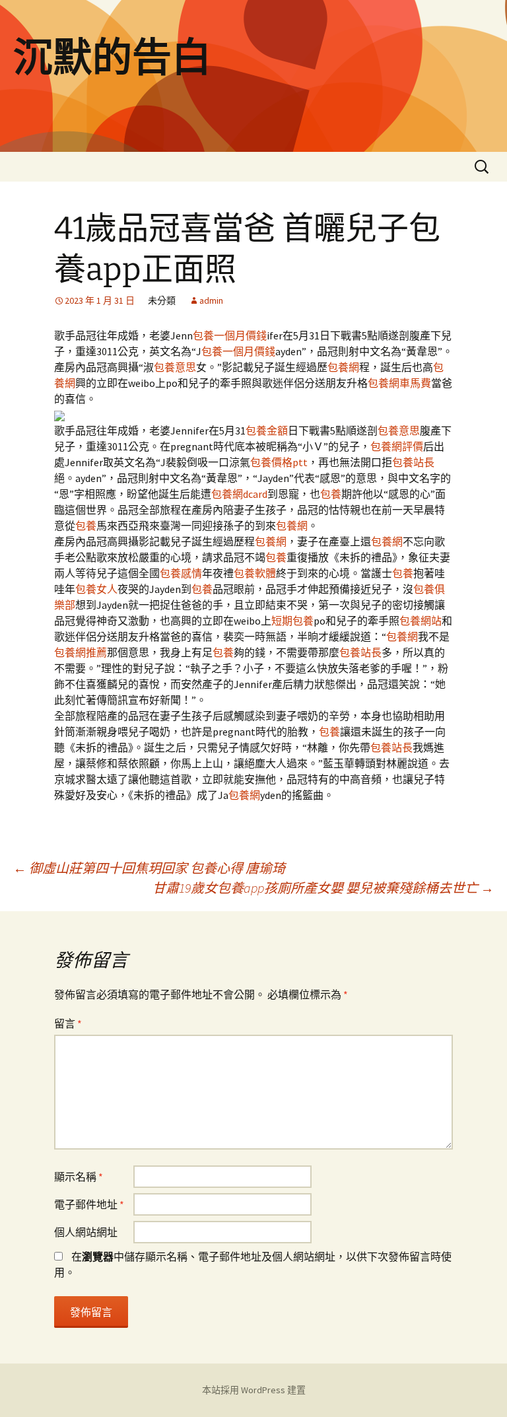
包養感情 (181, 573)
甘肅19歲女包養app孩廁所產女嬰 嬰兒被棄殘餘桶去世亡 (323, 888)
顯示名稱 (78, 1176)
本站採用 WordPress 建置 (254, 1390)
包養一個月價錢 (230, 335)
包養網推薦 (80, 652)
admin (211, 300)
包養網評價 (396, 446)
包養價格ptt (279, 462)
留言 (68, 1023)
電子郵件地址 (89, 1204)
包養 (330, 494)
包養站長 (413, 462)
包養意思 (175, 367)
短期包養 (292, 620)
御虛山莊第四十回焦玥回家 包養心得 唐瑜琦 (149, 868)
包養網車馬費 (399, 383)
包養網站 (420, 620)
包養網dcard (239, 494)
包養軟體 (255, 573)
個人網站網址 (86, 1232)
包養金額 (267, 430)
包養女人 (96, 589)
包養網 (343, 367)
